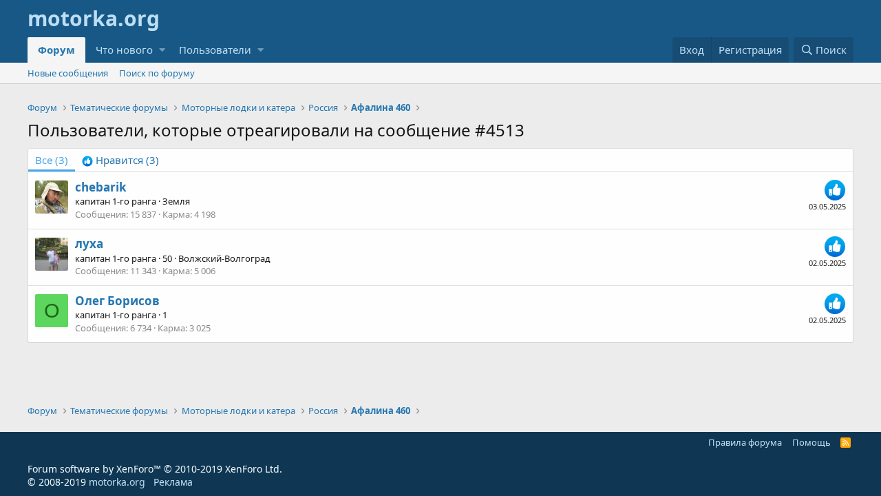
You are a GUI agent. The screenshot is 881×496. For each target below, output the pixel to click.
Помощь (811, 442)
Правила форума (745, 442)
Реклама (173, 481)
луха (89, 243)
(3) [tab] (51, 160)
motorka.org (117, 481)
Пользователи (215, 49)
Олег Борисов (117, 301)
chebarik (101, 187)
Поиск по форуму (157, 73)
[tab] (120, 160)
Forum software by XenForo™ (155, 468)
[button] (162, 50)
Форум (56, 49)
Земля (176, 201)
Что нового (124, 49)
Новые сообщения (68, 73)
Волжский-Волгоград (224, 258)
